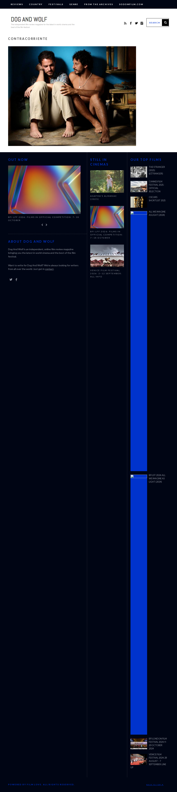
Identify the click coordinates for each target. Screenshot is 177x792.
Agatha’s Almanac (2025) (103, 197)
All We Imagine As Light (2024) (157, 213)
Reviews (17, 4)
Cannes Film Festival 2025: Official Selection (156, 186)
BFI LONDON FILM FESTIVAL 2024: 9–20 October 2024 (158, 743)
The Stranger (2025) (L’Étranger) (157, 170)
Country (36, 4)
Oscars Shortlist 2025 (157, 199)
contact (49, 269)
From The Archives (98, 4)
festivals (56, 4)
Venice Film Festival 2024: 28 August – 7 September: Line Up (149, 761)
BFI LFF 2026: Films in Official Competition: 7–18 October (43, 219)
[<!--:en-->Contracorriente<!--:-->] (72, 144)
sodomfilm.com (131, 4)
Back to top (154, 785)
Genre (73, 4)
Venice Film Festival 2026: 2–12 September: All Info (106, 273)
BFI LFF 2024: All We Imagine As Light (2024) (157, 478)
